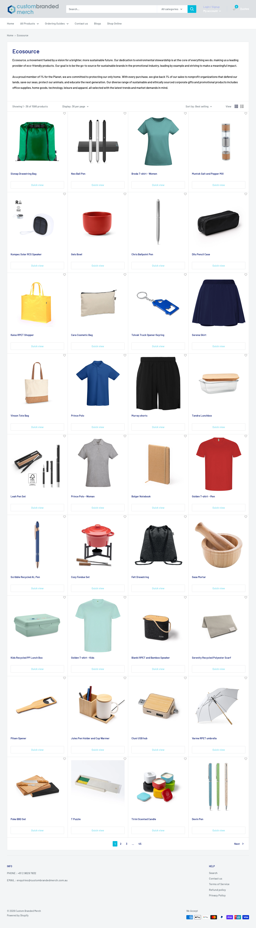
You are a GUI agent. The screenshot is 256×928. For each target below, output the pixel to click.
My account (210, 11)
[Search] (192, 9)
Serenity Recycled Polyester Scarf (211, 657)
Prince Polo (77, 415)
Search (213, 872)
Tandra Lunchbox (202, 415)
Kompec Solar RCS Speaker (26, 254)
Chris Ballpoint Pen (142, 254)
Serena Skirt (199, 334)
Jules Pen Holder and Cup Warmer (90, 738)
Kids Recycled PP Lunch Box (27, 657)
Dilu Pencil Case (201, 254)
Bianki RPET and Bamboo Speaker (150, 657)
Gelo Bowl (76, 254)
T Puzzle (76, 819)
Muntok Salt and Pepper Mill (208, 173)
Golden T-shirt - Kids (82, 657)
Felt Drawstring (140, 577)
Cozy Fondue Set (80, 577)
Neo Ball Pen (78, 173)
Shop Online (114, 23)
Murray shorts (139, 415)
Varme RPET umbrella (204, 738)
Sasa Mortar (199, 577)
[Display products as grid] (236, 106)
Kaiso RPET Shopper (22, 334)
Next (237, 843)
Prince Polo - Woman (83, 496)
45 (139, 843)
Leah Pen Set (18, 496)
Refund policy (217, 889)
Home (10, 23)
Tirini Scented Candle (143, 819)
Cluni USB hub (139, 738)
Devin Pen (197, 819)
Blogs (97, 23)
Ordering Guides (55, 23)
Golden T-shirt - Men (203, 496)
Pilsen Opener (18, 738)
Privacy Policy (217, 895)
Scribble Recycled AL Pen (25, 577)
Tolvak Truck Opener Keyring (147, 334)
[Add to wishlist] (64, 113)
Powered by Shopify (18, 915)
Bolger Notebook (141, 496)
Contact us (81, 23)
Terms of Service (219, 884)
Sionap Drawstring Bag (23, 173)
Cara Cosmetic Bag (82, 334)
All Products (27, 23)
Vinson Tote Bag (20, 415)
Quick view (37, 184)
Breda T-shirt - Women (144, 173)
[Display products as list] (242, 106)
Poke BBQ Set (18, 819)
